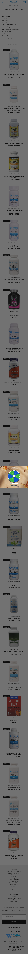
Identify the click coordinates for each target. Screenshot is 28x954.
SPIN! (14, 485)
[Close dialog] (27, 467)
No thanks (14, 486)
